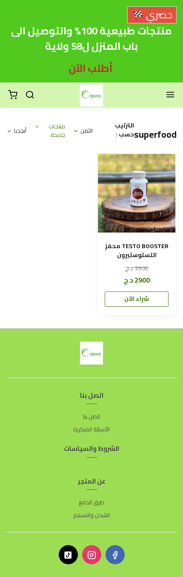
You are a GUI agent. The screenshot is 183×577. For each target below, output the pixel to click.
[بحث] (29, 95)
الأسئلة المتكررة (91, 429)
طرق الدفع (91, 502)
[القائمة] (170, 95)
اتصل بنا (91, 417)
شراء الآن (136, 298)
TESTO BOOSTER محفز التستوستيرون (137, 251)
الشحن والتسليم (91, 515)
